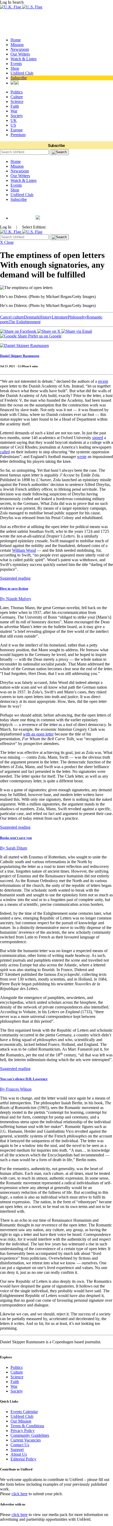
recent (103, 381)
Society (17, 115)
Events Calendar (24, 1411)
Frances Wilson (16, 1089)
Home (16, 40)
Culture (17, 97)
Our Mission (21, 1421)
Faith (15, 106)
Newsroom (20, 49)
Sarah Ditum (13, 848)
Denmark (31, 317)
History (45, 317)
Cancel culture (12, 317)
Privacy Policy (23, 1430)
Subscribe (19, 78)
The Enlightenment (24, 322)
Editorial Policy (23, 1459)
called (5, 452)
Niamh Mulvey (15, 599)
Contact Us (20, 1445)
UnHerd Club (22, 73)
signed (97, 437)
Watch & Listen (24, 59)
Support (17, 1449)
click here (20, 1494)
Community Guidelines (30, 1435)
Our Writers (20, 54)
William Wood (24, 550)
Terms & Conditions (27, 1426)
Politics (17, 92)
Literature (60, 317)
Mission (17, 44)
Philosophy (77, 317)
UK (14, 120)
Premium (18, 134)
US (13, 125)
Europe (17, 130)
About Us (19, 1454)
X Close (7, 242)
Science (17, 101)
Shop (15, 68)
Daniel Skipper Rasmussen (19, 356)
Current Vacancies (26, 1440)
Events (16, 63)
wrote (81, 456)
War (14, 111)
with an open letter (38, 734)
